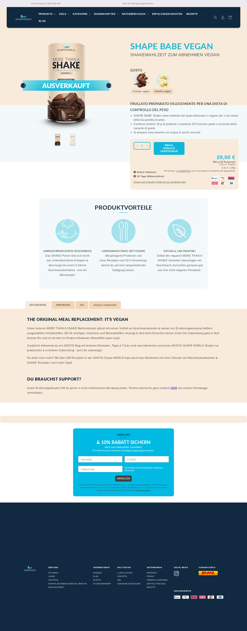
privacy (151, 576)
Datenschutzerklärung (142, 490)
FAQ (119, 580)
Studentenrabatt (102, 583)
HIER (174, 388)
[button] (47, 13)
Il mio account (125, 572)
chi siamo (53, 572)
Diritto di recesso (156, 583)
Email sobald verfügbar (169, 148)
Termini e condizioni (157, 580)
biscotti (151, 587)
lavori (51, 576)
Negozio (97, 572)
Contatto (53, 580)
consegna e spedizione (129, 583)
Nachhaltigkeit (56, 587)
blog (95, 576)
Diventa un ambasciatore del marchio (67, 583)
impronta (152, 572)
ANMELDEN (123, 478)
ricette (97, 580)
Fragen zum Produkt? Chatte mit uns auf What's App (160, 182)
